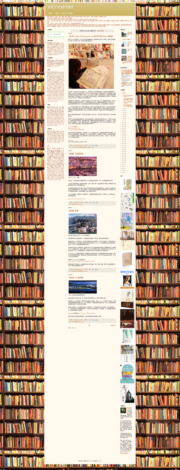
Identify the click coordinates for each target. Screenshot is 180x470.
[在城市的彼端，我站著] (127, 402)
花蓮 (59, 137)
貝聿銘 (49, 171)
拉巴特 (48, 101)
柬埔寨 (52, 111)
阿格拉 (51, 87)
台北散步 (69, 25)
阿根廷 (51, 124)
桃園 (54, 135)
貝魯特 (52, 91)
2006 (123, 159)
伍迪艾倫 (113, 25)
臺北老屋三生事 (56, 18)
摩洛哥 (86, 19)
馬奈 (74, 26)
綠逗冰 (81, 16)
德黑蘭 (53, 88)
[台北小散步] (127, 344)
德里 (60, 86)
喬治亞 (52, 121)
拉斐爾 (58, 26)
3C (61, 47)
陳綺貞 (54, 171)
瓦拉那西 (55, 86)
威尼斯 (80, 20)
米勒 (71, 26)
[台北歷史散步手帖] (127, 230)
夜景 (56, 50)
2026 (123, 92)
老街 (79, 25)
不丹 (78, 19)
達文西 (48, 26)
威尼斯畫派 (129, 25)
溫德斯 (58, 164)
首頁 (105, 16)
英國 (63, 108)
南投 (51, 139)
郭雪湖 (96, 26)
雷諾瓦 (54, 174)
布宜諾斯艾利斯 (50, 98)
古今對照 (57, 51)
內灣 (55, 142)
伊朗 (63, 19)
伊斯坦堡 (70, 20)
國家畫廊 (92, 20)
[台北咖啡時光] (127, 327)
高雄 (59, 135)
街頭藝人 (93, 25)
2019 (123, 134)
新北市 (57, 72)
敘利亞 (55, 19)
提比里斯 (56, 94)
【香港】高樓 (73, 211)
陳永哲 (123, 78)
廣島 (50, 79)
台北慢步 (63, 18)
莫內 (77, 26)
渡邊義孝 (51, 156)
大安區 (60, 23)
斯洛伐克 (82, 19)
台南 (74, 23)
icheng (61, 167)
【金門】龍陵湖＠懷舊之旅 (129, 33)
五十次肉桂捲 (50, 49)
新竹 (52, 134)
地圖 (85, 16)
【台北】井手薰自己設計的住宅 (128, 102)
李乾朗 (55, 175)
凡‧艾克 (59, 174)
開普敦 (59, 98)
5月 (124, 112)
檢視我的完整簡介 (124, 453)
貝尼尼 (48, 172)
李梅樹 (61, 171)
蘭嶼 (58, 142)
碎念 (51, 44)
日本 (57, 107)
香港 (78, 271)
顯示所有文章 (101, 31)
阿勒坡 (57, 91)
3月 (124, 116)
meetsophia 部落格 (72, 126)
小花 (54, 163)
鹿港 (59, 141)
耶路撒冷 (60, 87)
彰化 (51, 141)
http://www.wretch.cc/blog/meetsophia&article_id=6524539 (81, 261)
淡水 (50, 137)
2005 (123, 161)
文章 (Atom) (74, 327)
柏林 (104, 20)
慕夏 (85, 26)
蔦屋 (61, 51)
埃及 (55, 122)
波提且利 (53, 177)
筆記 (58, 47)
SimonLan (49, 163)
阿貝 (58, 153)
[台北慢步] (127, 210)
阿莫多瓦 (55, 161)
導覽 (66, 16)
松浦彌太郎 (60, 175)
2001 (123, 168)
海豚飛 (52, 152)
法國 (51, 108)
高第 (61, 161)
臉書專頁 (101, 16)
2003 (123, 164)
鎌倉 (58, 80)
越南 (48, 122)
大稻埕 (51, 23)
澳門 (51, 86)
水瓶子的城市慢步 (60, 7)
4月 (124, 114)
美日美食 (55, 54)
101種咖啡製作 (61, 53)
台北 (48, 23)
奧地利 (50, 113)
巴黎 (74, 20)
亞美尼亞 (71, 19)
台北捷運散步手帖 (59, 64)
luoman (91, 461)
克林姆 (48, 168)
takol (58, 171)
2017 (123, 137)
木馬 (48, 153)
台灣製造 (80, 147)
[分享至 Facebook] (96, 145)
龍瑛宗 (104, 26)
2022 (123, 128)
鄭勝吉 (48, 164)
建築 (58, 43)
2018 (123, 136)
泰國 (56, 118)
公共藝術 (99, 25)
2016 (123, 139)
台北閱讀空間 (69, 18)
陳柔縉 (62, 177)
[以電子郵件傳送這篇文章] (92, 145)
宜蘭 (48, 134)
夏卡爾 (88, 26)
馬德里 (117, 20)
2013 (123, 145)
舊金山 (58, 95)
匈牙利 (48, 121)
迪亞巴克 (59, 88)
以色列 (48, 19)
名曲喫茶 (59, 25)
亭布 (51, 94)
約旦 (55, 87)
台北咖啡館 (49, 25)
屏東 (51, 138)
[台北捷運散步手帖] (127, 269)
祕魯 (93, 19)
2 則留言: (86, 202)
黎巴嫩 (59, 19)
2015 (123, 141)
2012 (123, 147)
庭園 (74, 25)
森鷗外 (48, 177)
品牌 (90, 25)
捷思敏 (55, 157)
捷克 (55, 110)
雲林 (58, 84)
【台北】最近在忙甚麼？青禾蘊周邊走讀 (128, 105)
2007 (123, 157)
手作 (73, 147)
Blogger (99, 461)
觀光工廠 (120, 25)
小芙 (54, 159)
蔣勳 (59, 179)
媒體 (69, 16)
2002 (123, 166)
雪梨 (56, 101)
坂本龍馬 (51, 179)
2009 (123, 153)
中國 (73, 271)
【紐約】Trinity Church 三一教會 (129, 44)
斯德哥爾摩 (61, 94)
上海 (51, 20)
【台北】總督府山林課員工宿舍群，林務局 (128, 99)
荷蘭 (54, 119)
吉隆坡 (57, 97)
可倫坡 (54, 99)
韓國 (61, 117)
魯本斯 (67, 26)
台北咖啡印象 (50, 64)
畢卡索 (92, 26)
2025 (123, 122)
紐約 (130, 20)
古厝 (81, 25)
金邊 (63, 88)
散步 (48, 60)
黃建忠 (53, 164)
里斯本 (126, 20)
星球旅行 (96, 16)
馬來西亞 (57, 121)
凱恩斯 (76, 321)
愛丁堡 (61, 99)
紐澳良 (54, 95)
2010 (123, 151)
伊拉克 (52, 125)
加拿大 (51, 122)
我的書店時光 (50, 66)
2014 (123, 143)
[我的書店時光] (127, 308)
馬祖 (80, 23)
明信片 (105, 25)
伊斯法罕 (62, 95)
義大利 (57, 108)
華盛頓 (55, 98)
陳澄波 (100, 26)
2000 (123, 170)
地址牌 (52, 47)
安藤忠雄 (49, 159)
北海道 (89, 19)
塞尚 (49, 178)
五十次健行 (58, 49)
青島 (63, 98)
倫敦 (88, 20)
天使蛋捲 (62, 154)
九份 (72, 23)
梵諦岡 (57, 117)
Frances (52, 160)
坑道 (77, 25)
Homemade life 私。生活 (73, 128)
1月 (124, 120)
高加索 (66, 19)
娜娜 (61, 160)
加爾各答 (49, 97)
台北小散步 (56, 66)
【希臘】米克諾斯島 (75, 154)
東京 (54, 20)
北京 (48, 20)
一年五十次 (49, 53)
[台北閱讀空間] (127, 249)
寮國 (48, 118)
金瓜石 (68, 23)
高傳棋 (52, 167)
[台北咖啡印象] (127, 362)
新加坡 (60, 93)
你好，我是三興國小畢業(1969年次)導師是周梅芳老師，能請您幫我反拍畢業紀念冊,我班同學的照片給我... (127, 72)
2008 (123, 155)
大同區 (56, 23)
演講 (63, 16)
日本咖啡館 (63, 25)
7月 (124, 108)
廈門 (60, 90)
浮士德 (56, 178)
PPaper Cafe (71, 140)
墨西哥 (59, 122)
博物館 (123, 25)
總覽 (48, 16)
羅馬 (77, 20)
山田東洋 (62, 172)
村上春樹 (49, 170)
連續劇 (116, 25)
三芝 (52, 142)
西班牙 (62, 111)
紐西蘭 (56, 125)
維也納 (96, 20)
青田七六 (88, 16)
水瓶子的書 (49, 18)
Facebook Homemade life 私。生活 (76, 129)
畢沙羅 (58, 177)
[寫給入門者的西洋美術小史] (127, 383)
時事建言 (51, 62)
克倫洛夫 (50, 90)
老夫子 (57, 156)
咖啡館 (84, 147)
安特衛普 (61, 97)
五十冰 (60, 50)
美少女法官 (54, 170)
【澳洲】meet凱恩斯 (75, 277)
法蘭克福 (113, 20)
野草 (92, 16)
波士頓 (48, 80)
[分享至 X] (94, 145)
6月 (124, 110)
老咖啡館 (54, 25)
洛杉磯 (49, 95)
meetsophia (92, 147)
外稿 (60, 16)
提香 (62, 168)
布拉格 (100, 20)
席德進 (56, 179)
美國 (63, 107)
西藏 (59, 118)
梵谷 (83, 26)
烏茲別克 (55, 124)
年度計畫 (77, 16)
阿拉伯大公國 (60, 119)
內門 (49, 142)
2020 (123, 132)
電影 (109, 25)
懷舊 (83, 25)
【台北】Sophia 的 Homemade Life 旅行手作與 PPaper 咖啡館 (90, 36)
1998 (123, 172)
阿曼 (52, 19)
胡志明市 (52, 101)
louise (57, 160)
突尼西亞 (60, 124)
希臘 (73, 204)
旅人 (96, 25)
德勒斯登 (108, 20)
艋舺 (60, 138)
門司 (48, 83)
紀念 (62, 44)
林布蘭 (49, 174)
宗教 (103, 25)
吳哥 (66, 20)
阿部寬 (62, 156)
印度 (75, 19)
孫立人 (58, 168)
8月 (124, 94)
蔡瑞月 (59, 159)
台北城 (57, 134)
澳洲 (79, 321)
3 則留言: (86, 145)
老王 (60, 170)
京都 (57, 20)
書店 (88, 25)
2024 (123, 124)
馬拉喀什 (49, 99)
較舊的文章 (113, 325)
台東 (76, 23)
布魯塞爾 (55, 93)
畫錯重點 (50, 54)
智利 (96, 19)
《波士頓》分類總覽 (126, 39)
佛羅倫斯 (84, 20)
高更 (80, 26)
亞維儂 (51, 93)
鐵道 (72, 25)
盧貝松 (51, 166)
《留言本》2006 (129, 50)
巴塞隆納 (122, 20)
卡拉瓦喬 (63, 26)
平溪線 (64, 23)
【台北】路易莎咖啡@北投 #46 (127, 96)
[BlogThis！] (93, 145)
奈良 (60, 20)
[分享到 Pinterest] (97, 145)
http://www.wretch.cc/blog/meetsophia (76, 198)
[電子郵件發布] (89, 145)
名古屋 (48, 84)
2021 (123, 130)
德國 (60, 110)
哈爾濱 (58, 99)
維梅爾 (59, 166)
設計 (89, 147)
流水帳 (72, 16)
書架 (57, 44)
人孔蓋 (54, 53)
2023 (123, 126)
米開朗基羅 (53, 26)
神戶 (63, 20)
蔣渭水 (51, 154)
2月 (124, 118)
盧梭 (60, 178)
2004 (123, 162)
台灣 (77, 147)
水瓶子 (56, 16)
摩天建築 (81, 271)
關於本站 (52, 16)
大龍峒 (55, 139)
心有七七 (60, 148)
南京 (53, 97)
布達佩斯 (55, 90)
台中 (57, 75)
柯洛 (52, 178)
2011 (123, 149)
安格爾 (51, 175)
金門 (78, 23)
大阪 (50, 82)
